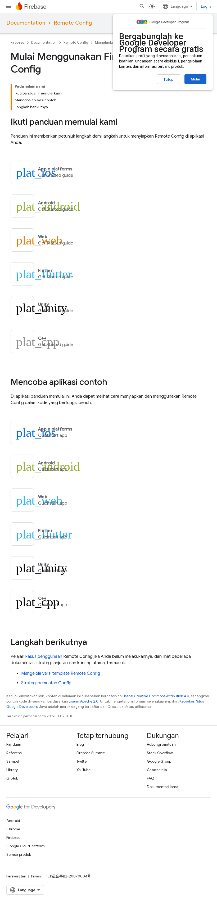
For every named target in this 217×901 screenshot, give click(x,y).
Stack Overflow (160, 752)
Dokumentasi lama (162, 786)
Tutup (169, 79)
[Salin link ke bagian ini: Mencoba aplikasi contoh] (112, 382)
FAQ (150, 778)
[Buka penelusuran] (142, 6)
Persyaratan (16, 876)
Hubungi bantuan (161, 744)
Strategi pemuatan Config (46, 683)
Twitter (82, 761)
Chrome (13, 829)
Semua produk (18, 854)
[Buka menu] (8, 6)
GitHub (12, 778)
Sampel (12, 761)
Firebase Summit (90, 752)
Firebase (17, 42)
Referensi (14, 752)
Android (13, 820)
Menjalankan (105, 42)
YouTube (83, 769)
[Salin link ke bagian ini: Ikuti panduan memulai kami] (122, 122)
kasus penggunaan (43, 656)
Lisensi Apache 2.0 (83, 701)
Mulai (195, 79)
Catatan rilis (157, 769)
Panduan (13, 744)
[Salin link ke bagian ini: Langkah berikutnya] (92, 643)
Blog (80, 744)
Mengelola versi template (60, 673)
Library (12, 769)
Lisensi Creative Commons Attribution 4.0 (156, 696)
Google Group (159, 761)
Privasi (36, 876)
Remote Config (73, 23)
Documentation (25, 23)
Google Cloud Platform (25, 846)
